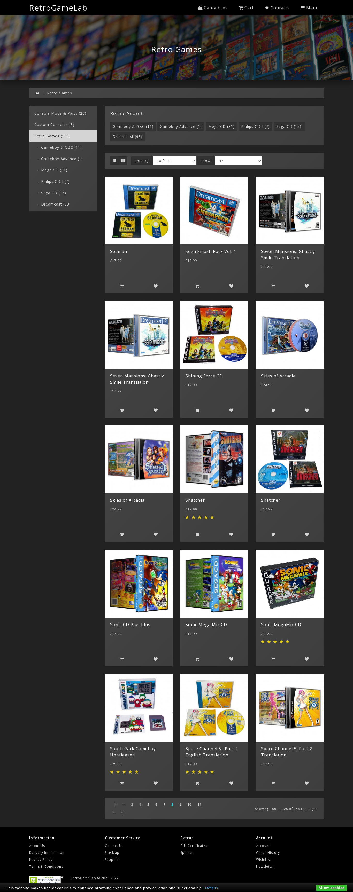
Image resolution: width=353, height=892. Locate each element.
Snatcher (195, 500)
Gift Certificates (193, 845)
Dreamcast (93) (127, 136)
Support (112, 859)
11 (199, 804)
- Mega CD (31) (50, 170)
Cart (248, 8)
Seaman (118, 251)
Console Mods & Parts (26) (60, 113)
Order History (268, 852)
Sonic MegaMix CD (281, 624)
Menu (312, 8)
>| (123, 812)
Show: (206, 160)
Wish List (263, 859)
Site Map (112, 852)
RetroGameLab (58, 7)
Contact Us (114, 845)
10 (189, 804)
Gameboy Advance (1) (181, 126)
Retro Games (59, 93)
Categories (215, 8)
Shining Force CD (204, 376)
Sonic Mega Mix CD (206, 624)
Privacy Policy (40, 859)
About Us (37, 845)
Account (263, 845)
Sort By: (142, 160)
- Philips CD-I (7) (52, 181)
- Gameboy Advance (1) (58, 158)
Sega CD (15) (288, 126)
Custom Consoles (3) (54, 124)
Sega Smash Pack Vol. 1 (211, 251)
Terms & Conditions (46, 866)
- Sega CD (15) (50, 192)
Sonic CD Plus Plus (130, 624)
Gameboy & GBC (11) (133, 126)
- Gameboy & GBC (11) (58, 147)
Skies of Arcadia (278, 376)
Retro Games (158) (52, 135)
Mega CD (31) (221, 126)
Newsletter (265, 866)
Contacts (279, 8)
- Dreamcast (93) (52, 204)
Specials (187, 852)
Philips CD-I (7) (255, 126)
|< (115, 804)
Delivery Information (46, 852)
